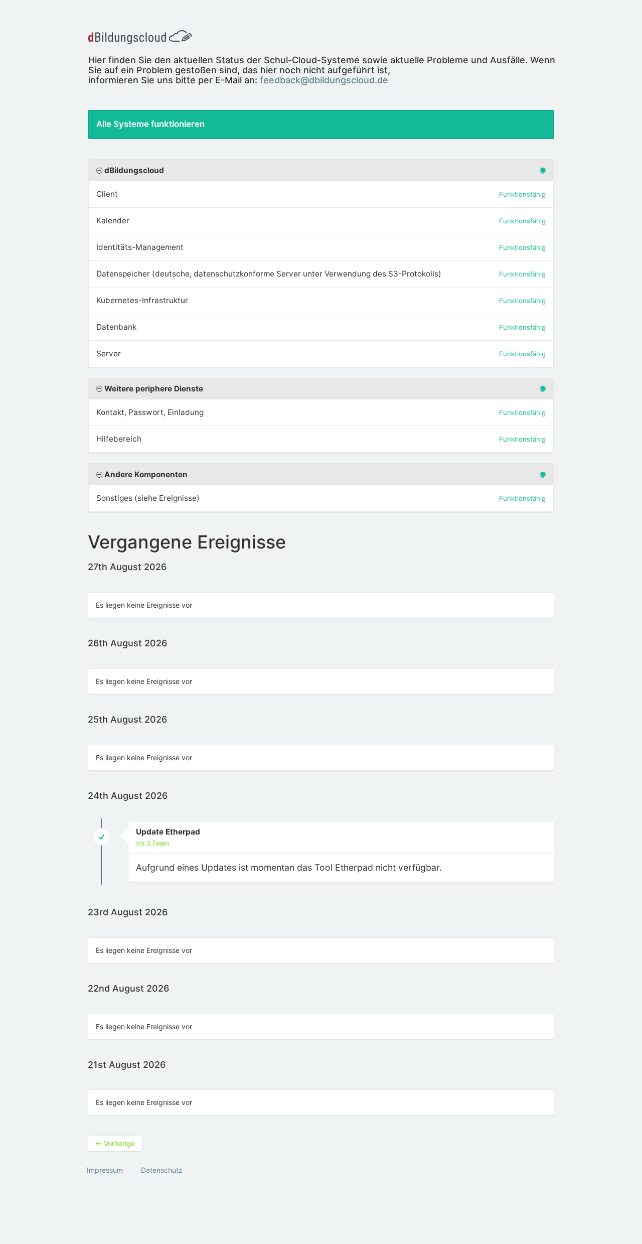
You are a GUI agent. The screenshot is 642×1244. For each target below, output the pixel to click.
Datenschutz (162, 1170)
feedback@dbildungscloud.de (324, 80)
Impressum (105, 1170)
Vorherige (115, 1143)
